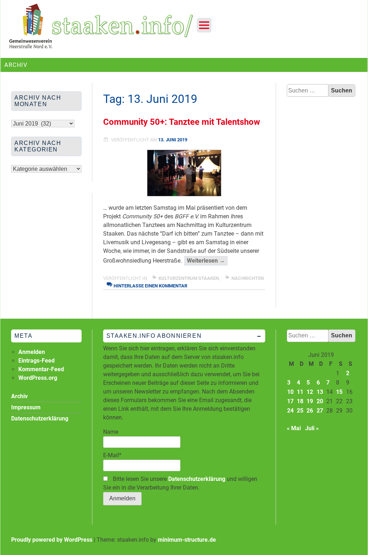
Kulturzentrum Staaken (188, 278)
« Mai (294, 428)
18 (300, 401)
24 (290, 410)
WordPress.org (37, 377)
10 (290, 391)
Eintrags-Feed (36, 360)
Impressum (26, 407)
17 (290, 401)
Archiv (19, 396)
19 (310, 401)
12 (310, 391)
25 (300, 410)
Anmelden (31, 352)
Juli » (312, 428)
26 (310, 410)
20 (320, 401)
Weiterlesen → (207, 261)
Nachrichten (247, 278)
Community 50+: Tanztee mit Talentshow (181, 122)
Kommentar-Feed (41, 369)
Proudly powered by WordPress (51, 539)
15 (339, 391)
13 (320, 391)
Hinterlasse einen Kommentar (150, 285)
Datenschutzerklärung (196, 479)
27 (320, 410)
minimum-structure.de (187, 539)
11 (300, 391)
